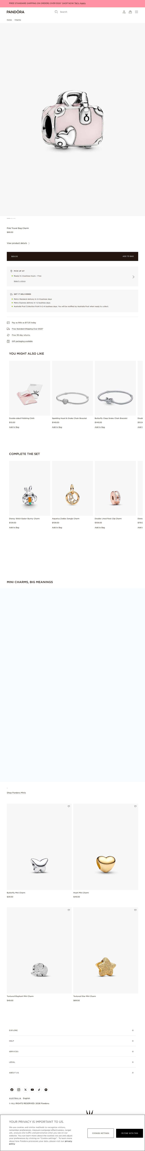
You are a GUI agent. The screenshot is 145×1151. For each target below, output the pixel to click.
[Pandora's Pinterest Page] (46, 1090)
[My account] (124, 12)
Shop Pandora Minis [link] (16, 793)
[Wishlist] (68, 806)
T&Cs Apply (80, 3)
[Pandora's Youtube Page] (32, 1090)
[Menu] (136, 12)
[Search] (56, 11)
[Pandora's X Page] (25, 1090)
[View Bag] (130, 12)
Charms (18, 20)
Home (9, 20)
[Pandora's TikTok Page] (39, 1090)
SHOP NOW (68, 3)
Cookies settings (100, 1133)
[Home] (15, 11)
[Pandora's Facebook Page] (12, 1090)
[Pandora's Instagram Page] (19, 1090)
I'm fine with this (129, 1133)
